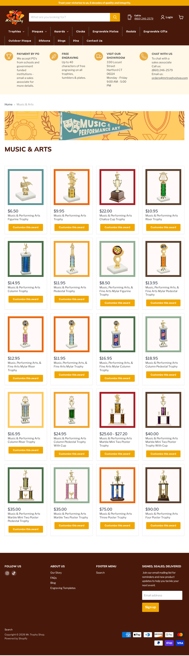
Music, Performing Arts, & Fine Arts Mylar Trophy (70, 364)
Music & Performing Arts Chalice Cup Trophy (115, 217)
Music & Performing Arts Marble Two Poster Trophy (71, 515)
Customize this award (25, 227)
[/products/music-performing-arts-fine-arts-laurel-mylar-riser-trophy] (26, 334)
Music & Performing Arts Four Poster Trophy (161, 515)
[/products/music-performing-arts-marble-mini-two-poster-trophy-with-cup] (163, 410)
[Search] (115, 17)
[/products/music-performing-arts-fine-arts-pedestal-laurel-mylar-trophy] (163, 259)
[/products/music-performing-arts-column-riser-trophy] (26, 410)
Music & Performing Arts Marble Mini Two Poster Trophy (115, 442)
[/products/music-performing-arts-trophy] (72, 187)
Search (100, 572)
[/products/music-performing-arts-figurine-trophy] (26, 187)
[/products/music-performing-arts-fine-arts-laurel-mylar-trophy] (72, 334)
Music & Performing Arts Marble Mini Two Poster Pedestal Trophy (24, 517)
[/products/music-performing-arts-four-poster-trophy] (163, 485)
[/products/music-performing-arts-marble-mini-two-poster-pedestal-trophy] (26, 485)
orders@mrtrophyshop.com (170, 78)
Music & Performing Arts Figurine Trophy (24, 217)
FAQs (53, 577)
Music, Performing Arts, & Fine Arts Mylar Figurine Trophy (116, 291)
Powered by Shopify (16, 638)
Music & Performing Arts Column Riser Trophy (24, 440)
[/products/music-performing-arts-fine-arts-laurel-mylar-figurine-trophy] (117, 259)
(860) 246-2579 (143, 18)
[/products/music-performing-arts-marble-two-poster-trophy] (72, 485)
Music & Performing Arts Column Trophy (24, 289)
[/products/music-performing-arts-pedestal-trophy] (72, 259)
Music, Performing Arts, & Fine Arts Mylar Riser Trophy (24, 366)
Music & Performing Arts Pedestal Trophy (70, 289)
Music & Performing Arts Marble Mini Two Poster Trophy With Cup (161, 442)
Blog (53, 582)
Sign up (150, 607)
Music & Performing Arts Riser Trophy (161, 217)
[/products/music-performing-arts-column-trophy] (26, 259)
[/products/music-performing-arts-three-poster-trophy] (117, 485)
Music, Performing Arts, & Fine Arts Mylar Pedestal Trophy (162, 291)
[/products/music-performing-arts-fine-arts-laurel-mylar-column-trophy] (117, 334)
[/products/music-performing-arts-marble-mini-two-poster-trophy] (117, 410)
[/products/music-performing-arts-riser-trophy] (163, 187)
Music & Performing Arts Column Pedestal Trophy (161, 364)
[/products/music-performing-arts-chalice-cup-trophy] (117, 187)
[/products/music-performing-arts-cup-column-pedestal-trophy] (72, 410)
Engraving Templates (62, 588)
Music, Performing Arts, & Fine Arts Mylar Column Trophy (116, 366)
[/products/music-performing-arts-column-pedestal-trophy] (163, 334)
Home (9, 104)
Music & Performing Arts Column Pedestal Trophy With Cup (70, 442)
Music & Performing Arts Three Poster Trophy (115, 515)
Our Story (56, 572)
